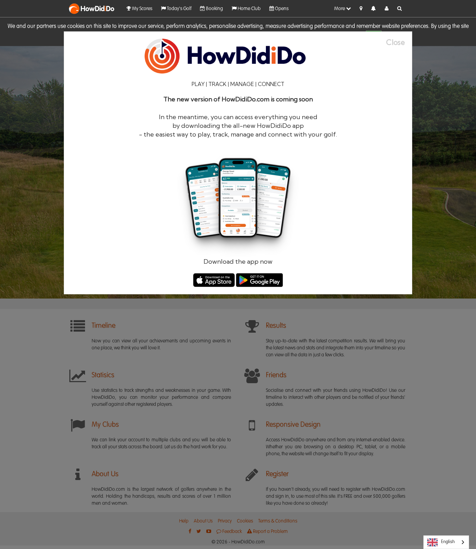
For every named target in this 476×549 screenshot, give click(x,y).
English (448, 542)
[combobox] (446, 542)
